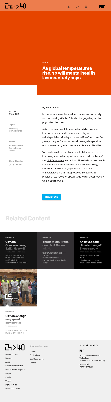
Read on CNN (51, 197)
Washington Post (88, 255)
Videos (8, 381)
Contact (33, 363)
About (7, 362)
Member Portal (11, 385)
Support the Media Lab (14, 366)
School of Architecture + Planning (92, 360)
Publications (35, 355)
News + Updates (11, 354)
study (47, 137)
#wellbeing (54, 260)
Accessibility (84, 364)
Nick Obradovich (55, 160)
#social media (22, 263)
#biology (46, 260)
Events (8, 377)
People (8, 373)
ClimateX (11, 255)
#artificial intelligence (13, 260)
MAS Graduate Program (15, 369)
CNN (14, 111)
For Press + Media (12, 389)
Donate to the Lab (86, 367)
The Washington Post (53, 253)
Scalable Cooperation (15, 258)
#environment (10, 263)
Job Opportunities (37, 359)
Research (9, 358)
